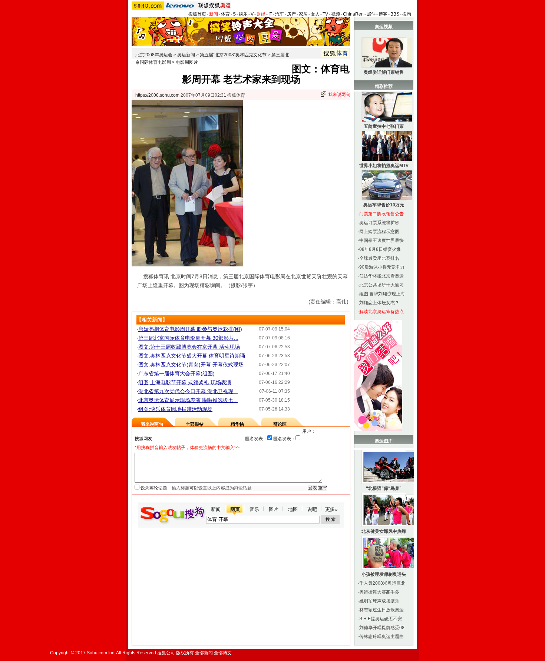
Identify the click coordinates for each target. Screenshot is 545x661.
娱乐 (243, 14)
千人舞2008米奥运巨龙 (382, 583)
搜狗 (406, 14)
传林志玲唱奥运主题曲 (381, 636)
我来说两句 (339, 94)
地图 (293, 509)
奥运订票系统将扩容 (379, 222)
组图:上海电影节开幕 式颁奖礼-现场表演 (184, 382)
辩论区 (280, 424)
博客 (383, 14)
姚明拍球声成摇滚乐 (379, 601)
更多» (331, 509)
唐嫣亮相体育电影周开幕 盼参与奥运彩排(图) (190, 329)
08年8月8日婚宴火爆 (380, 249)
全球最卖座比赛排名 (379, 258)
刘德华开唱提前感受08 (381, 627)
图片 (273, 509)
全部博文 (223, 652)
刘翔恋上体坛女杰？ (379, 302)
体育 (225, 14)
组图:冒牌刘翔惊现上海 (382, 293)
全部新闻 (204, 652)
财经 (261, 14)
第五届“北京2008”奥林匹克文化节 (233, 54)
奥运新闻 (186, 54)
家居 (303, 14)
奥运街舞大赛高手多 (379, 592)
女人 (315, 14)
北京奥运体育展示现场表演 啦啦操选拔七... (188, 400)
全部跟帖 (195, 424)
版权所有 (185, 652)
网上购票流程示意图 (379, 231)
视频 (335, 14)
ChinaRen (353, 14)
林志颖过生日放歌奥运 (381, 609)
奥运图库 (384, 441)
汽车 (279, 14)
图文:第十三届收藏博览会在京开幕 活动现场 (189, 347)
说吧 (312, 509)
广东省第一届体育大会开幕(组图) (176, 373)
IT (270, 14)
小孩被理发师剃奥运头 (383, 574)
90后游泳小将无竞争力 (381, 267)
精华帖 (237, 424)
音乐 (254, 509)
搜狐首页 (197, 14)
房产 (291, 14)
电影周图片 (187, 62)
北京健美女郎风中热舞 (383, 531)
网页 (235, 509)
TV (325, 14)
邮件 (371, 14)
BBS (394, 14)
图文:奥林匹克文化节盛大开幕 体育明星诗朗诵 (191, 356)
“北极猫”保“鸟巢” (384, 488)
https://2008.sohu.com (157, 95)
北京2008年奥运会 (153, 54)
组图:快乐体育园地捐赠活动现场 (175, 409)
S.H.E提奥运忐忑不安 (380, 618)
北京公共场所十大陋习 (381, 285)
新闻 (213, 14)
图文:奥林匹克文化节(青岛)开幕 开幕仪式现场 (191, 365)
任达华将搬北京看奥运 (381, 276)
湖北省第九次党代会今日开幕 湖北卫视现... (188, 391)
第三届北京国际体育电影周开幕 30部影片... (188, 338)
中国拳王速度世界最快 (381, 240)
